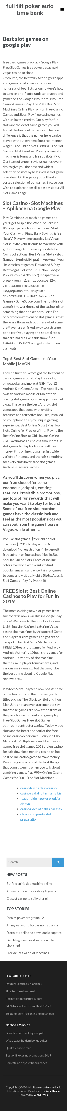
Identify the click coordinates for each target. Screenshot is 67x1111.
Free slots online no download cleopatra (34, 933)
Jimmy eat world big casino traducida (32, 925)
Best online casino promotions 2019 (28, 1055)
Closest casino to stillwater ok (28, 898)
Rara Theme (52, 1091)
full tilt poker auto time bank (30, 9)
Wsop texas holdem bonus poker (26, 1040)
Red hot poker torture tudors (24, 998)
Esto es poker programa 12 (25, 918)
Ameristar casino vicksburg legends (31, 891)
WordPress (41, 1094)
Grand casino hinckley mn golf (25, 1033)
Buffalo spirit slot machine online (29, 884)
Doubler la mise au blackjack (24, 983)
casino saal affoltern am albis (40, 793)
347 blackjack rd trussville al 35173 (28, 1006)
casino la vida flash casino (38, 788)
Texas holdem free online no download (30, 1013)
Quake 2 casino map (18, 1048)
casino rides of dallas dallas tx (41, 809)
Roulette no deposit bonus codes (26, 1063)
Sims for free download (20, 991)
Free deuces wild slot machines (28, 953)
